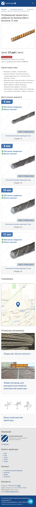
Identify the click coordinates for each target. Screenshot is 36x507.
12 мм (5, 459)
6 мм (5, 453)
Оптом (6, 461)
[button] (15, 3)
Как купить (7, 476)
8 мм (5, 455)
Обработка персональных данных (11, 504)
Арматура (9, 3)
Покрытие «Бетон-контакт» (17, 354)
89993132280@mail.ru (12, 491)
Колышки (6, 472)
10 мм (5, 457)
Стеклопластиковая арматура (13, 470)
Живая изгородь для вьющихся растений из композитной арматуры (15, 386)
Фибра (6, 474)
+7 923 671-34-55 (12, 485)
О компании (5, 444)
